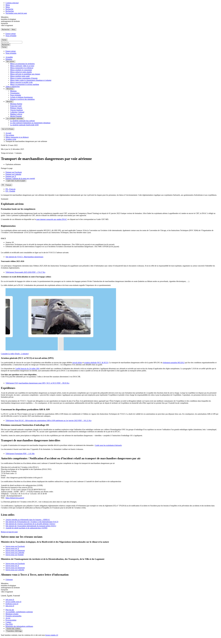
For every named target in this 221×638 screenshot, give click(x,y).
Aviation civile (11, 139)
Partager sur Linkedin (13, 174)
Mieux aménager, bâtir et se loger (22, 66)
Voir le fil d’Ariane (7, 129)
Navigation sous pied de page (16, 13)
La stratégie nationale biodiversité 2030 (24, 125)
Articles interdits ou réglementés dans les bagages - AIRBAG (28, 520)
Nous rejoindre (11, 36)
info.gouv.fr (10, 600)
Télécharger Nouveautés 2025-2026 (25, 272)
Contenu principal (12, 3)
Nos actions (10, 61)
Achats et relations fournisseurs (21, 97)
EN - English (10, 191)
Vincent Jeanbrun (16, 110)
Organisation (14, 93)
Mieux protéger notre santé (20, 76)
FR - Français (10, 189)
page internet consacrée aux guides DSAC (51, 219)
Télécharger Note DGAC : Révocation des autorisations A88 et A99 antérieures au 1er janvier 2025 (48, 420)
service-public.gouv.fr (13, 602)
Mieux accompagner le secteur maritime (24, 84)
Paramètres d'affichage (14, 631)
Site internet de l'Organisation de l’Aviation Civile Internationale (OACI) (32, 522)
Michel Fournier (16, 116)
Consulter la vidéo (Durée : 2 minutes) (15, 354)
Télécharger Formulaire (20, 454)
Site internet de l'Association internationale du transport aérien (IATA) (31, 526)
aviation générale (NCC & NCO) (96, 363)
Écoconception (11, 620)
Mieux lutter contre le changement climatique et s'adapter (30, 80)
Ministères (9, 89)
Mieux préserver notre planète (21, 72)
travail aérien (77, 363)
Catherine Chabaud (17, 112)
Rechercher (10, 11)
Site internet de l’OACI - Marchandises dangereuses (24, 257)
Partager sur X (11, 176)
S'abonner (9, 580)
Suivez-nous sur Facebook (15, 546)
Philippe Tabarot (16, 108)
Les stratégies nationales (14, 118)
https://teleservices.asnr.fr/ (15, 498)
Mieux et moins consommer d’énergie (24, 78)
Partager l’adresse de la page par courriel (20, 178)
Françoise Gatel (16, 106)
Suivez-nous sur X (12, 548)
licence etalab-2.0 (51, 635)
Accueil (8, 133)
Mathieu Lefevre (16, 114)
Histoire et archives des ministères (22, 99)
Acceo (8, 618)
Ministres (9, 101)
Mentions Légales (12, 614)
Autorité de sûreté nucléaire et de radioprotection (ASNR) (26, 528)
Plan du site (10, 610)
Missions (13, 91)
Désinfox (9, 59)
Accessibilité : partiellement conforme (19, 612)
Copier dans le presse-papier (15, 181)
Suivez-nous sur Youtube (15, 555)
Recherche (9, 9)
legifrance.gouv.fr (12, 604)
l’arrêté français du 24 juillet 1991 (27, 369)
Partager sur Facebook (14, 172)
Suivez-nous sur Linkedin (15, 553)
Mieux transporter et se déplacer (21, 68)
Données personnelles (13, 616)
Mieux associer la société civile (21, 82)
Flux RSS (9, 624)
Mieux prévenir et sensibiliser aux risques (25, 74)
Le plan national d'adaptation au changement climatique (30, 123)
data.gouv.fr (10, 606)
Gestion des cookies (13, 628)
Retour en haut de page (9, 532)
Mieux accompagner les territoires (22, 64)
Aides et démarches (13, 86)
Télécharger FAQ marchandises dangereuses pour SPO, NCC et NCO (37, 383)
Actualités (9, 57)
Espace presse (11, 34)
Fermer (4, 40)
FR (6, 185)
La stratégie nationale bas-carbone (22, 121)
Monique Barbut (16, 104)
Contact (8, 622)
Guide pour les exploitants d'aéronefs (108, 445)
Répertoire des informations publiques (19, 626)
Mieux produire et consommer (21, 70)
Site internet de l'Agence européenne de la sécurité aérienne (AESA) (30, 524)
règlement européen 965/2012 (174, 363)
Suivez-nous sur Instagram (15, 550)
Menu (8, 5)
